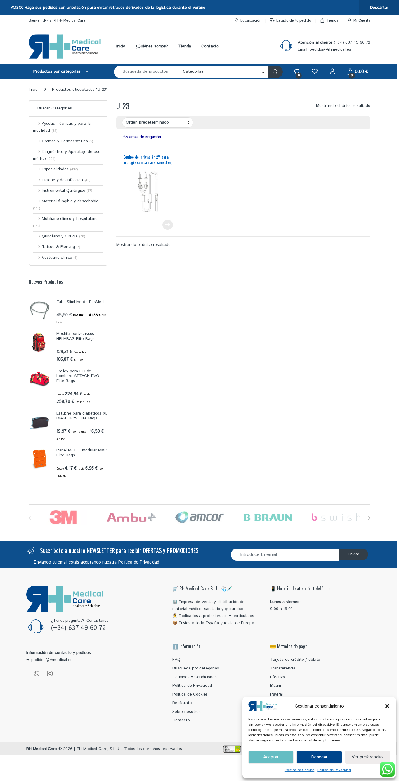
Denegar (319, 757)
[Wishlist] (314, 71)
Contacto (210, 46)
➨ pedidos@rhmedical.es (49, 660)
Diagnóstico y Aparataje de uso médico (66, 155)
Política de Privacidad (334, 770)
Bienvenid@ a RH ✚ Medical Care (57, 20)
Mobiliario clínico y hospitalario (65, 222)
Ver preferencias (368, 757)
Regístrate (182, 703)
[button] (387, 706)
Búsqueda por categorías (195, 668)
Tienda (332, 20)
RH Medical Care (41, 749)
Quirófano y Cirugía (63, 236)
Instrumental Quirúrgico (67, 190)
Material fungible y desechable (65, 204)
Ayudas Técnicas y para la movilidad (62, 127)
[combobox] (147, 72)
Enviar (353, 554)
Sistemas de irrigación (142, 137)
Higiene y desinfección (66, 180)
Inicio (120, 46)
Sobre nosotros (186, 712)
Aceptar (271, 757)
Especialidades (60, 169)
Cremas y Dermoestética (67, 141)
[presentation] (369, 517)
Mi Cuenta (361, 20)
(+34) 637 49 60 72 (78, 628)
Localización (250, 20)
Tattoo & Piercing (61, 247)
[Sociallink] (36, 673)
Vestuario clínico (59, 258)
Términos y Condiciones (194, 677)
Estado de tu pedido (293, 20)
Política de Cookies (299, 770)
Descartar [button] (379, 8)
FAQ (176, 659)
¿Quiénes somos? (152, 46)
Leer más (167, 225)
